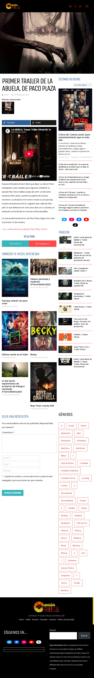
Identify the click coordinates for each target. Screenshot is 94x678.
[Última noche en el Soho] (15, 331)
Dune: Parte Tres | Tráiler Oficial (82, 348)
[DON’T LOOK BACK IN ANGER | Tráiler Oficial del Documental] (65, 240)
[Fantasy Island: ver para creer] (15, 278)
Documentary (67, 500)
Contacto (52, 619)
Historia (64, 530)
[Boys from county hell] (43, 382)
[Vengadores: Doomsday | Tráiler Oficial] (65, 296)
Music (63, 545)
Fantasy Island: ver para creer (15, 302)
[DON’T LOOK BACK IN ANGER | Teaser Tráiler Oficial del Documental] (65, 361)
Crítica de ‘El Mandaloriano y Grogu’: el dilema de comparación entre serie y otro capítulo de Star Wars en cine (74, 181)
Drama (83, 500)
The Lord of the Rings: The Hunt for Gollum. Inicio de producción (82, 323)
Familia (71, 508)
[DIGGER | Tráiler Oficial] (65, 337)
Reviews (35, 619)
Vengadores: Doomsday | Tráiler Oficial (82, 296)
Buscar (53, 630)
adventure (65, 433)
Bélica (63, 455)
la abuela (25, 229)
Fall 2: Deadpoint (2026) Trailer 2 (81, 269)
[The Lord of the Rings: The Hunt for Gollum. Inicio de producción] (65, 321)
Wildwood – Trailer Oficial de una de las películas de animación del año (82, 256)
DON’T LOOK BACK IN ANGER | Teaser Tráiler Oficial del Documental (83, 363)
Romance (72, 560)
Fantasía (78, 515)
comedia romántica (69, 470)
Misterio (77, 538)
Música (64, 553)
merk (6, 95)
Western (65, 590)
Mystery (76, 545)
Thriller (76, 583)
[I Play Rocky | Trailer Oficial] (65, 309)
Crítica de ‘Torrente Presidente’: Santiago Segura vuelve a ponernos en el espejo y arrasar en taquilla (74, 207)
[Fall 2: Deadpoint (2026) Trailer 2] (65, 271)
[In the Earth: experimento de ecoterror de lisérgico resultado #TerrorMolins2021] (15, 369)
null (83, 553)
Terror (44, 229)
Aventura (65, 448)
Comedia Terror (68, 478)
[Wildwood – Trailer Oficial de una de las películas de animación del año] (65, 255)
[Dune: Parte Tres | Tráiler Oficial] (65, 349)
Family (84, 508)
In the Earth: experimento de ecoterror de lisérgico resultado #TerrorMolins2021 (13, 386)
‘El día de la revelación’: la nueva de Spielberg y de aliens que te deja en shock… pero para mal (74, 166)
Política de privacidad (65, 619)
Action (83, 425)
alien (79, 433)
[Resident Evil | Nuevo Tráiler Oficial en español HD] (65, 283)
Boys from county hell (42, 405)
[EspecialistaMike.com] (13, 9)
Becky (33, 354)
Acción (67, 157)
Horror (64, 538)
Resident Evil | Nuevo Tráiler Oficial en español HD (83, 283)
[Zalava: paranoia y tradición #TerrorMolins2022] (43, 267)
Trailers (28, 619)
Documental (66, 493)
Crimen (64, 485)
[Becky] (43, 331)
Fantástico (65, 523)
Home (21, 619)
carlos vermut (13, 229)
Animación (65, 440)
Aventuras (80, 448)
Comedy (85, 478)
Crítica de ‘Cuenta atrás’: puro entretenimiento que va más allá (74, 137)
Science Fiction (67, 568)
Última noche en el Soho (15, 354)
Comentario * (8, 432)
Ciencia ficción (67, 463)
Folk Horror (82, 523)
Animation (81, 440)
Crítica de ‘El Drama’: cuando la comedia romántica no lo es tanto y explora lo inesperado (74, 194)
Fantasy (64, 515)
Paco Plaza (35, 229)
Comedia (84, 463)
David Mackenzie (86, 157)
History (78, 530)
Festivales (44, 619)
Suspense (65, 575)
